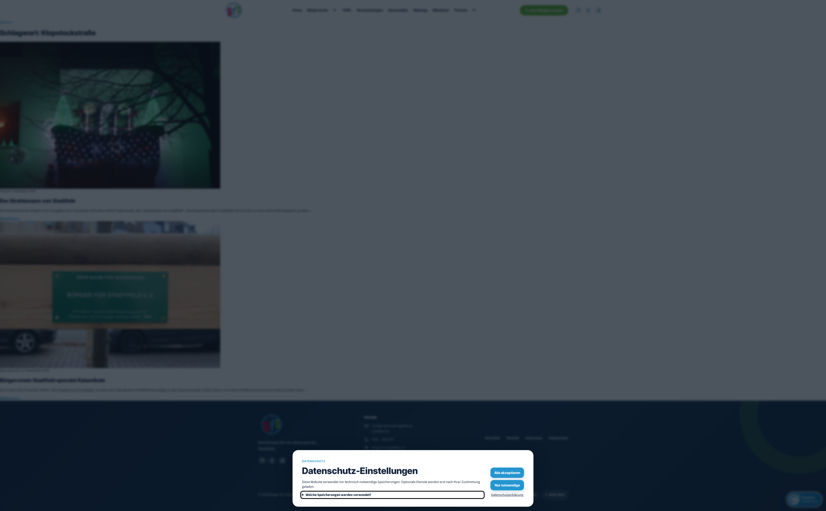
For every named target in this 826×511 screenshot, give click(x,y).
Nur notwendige (507, 485)
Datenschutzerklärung (507, 494)
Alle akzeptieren (507, 473)
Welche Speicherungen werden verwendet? (338, 494)
